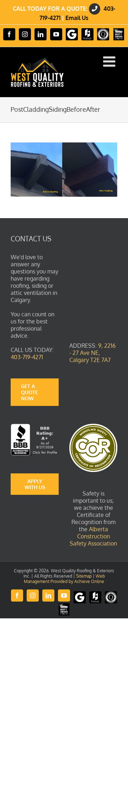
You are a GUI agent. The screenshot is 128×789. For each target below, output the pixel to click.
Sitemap (84, 576)
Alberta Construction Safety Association (93, 536)
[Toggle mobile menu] (110, 61)
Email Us (77, 17)
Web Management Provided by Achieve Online (64, 578)
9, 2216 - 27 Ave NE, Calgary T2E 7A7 (92, 352)
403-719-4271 (27, 357)
